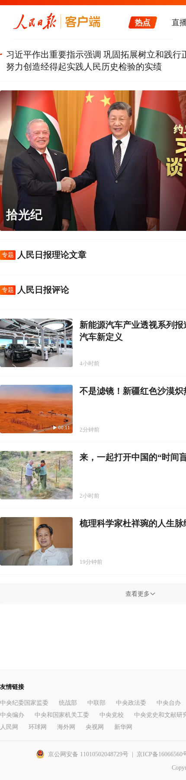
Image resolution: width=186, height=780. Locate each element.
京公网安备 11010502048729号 (88, 754)
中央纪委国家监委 (24, 703)
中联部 (96, 703)
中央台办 (169, 703)
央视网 (95, 727)
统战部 (68, 703)
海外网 (66, 727)
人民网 (9, 727)
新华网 (123, 727)
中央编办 (12, 715)
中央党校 (111, 715)
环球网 (38, 727)
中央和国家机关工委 (62, 715)
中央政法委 (131, 703)
